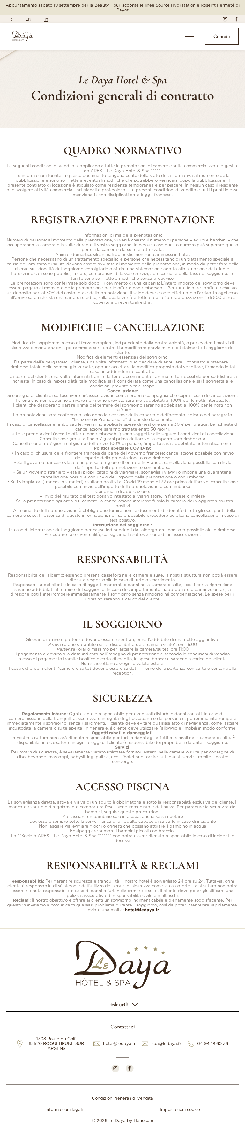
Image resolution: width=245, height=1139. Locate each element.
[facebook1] (236, 19)
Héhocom (143, 1120)
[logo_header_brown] (22, 36)
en (28, 19)
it (46, 19)
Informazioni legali (64, 1109)
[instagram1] (225, 19)
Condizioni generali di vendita (122, 1098)
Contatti (221, 36)
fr (9, 19)
